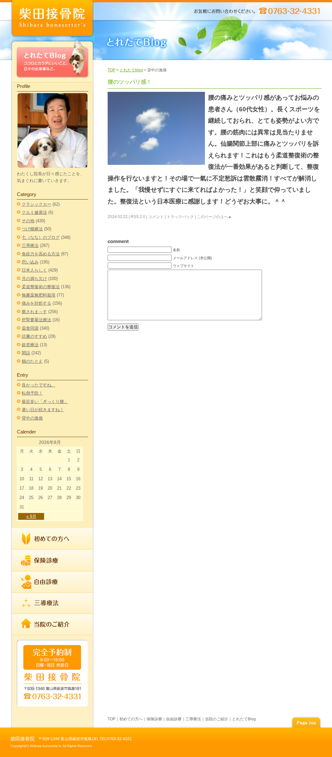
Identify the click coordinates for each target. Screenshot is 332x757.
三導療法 (30, 245)
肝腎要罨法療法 (36, 319)
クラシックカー (36, 204)
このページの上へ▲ (214, 217)
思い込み (30, 262)
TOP (111, 70)
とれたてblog (131, 70)
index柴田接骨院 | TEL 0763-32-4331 (52, 19)
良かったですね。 (38, 385)
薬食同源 (30, 328)
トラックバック (180, 217)
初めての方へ (52, 539)
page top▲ (306, 722)
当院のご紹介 (52, 624)
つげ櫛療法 (32, 228)
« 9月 (31, 516)
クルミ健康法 (34, 212)
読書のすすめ (34, 336)
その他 (28, 220)
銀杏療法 (30, 344)
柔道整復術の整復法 (41, 286)
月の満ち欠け (34, 278)
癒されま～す (34, 311)
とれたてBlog (52, 60)
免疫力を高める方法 (41, 253)
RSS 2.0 (138, 217)
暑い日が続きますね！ (43, 409)
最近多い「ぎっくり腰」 (45, 401)
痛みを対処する (36, 303)
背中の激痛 (32, 418)
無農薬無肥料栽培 (38, 295)
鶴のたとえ (32, 361)
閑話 (26, 352)
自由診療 (52, 582)
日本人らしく (34, 270)
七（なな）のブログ (41, 237)
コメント (156, 217)
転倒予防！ (32, 393)
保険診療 (52, 560)
